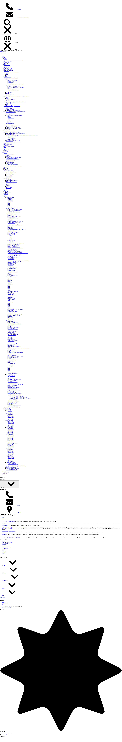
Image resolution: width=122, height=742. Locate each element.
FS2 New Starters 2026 (9, 179)
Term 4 (9, 204)
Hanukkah (9, 117)
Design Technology (9, 105)
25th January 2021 (11, 424)
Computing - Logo (11, 293)
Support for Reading (9, 176)
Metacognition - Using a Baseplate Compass (14, 379)
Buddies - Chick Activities (12, 380)
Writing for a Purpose (7, 77)
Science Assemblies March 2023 (13, 80)
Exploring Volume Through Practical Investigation (15, 221)
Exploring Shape (10, 265)
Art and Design (8, 103)
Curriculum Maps (10, 360)
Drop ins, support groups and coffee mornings (13, 140)
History (7, 97)
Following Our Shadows (11, 214)
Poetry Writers (10, 292)
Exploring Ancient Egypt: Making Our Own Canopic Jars (16, 229)
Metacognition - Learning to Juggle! (13, 357)
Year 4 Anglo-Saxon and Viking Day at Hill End (15, 309)
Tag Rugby (11, 366)
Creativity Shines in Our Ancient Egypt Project (15, 225)
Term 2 (9, 206)
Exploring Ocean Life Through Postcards (14, 222)
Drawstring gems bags (11, 298)
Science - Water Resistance (12, 335)
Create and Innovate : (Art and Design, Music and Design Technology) (15, 101)
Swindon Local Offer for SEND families (8, 521)
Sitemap (3, 602)
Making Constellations (11, 353)
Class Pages (6, 196)
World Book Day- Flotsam (12, 263)
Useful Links (6, 194)
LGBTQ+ (7, 155)
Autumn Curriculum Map (12, 233)
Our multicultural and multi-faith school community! (14, 115)
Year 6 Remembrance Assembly (11, 112)
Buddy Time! (10, 358)
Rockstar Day (10, 282)
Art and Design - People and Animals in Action (15, 393)
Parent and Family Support (10, 163)
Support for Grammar (9, 173)
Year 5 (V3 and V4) (9, 320)
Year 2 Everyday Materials (12, 84)
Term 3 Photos (10, 200)
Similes (9, 301)
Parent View (6, 189)
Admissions (6, 148)
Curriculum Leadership (7, 66)
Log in (3, 474)
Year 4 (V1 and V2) (9, 276)
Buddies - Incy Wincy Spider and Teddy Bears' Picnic (16, 384)
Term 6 (9, 202)
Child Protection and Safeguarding (9, 131)
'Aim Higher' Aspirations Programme (11, 180)
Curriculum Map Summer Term (12, 322)
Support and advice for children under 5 (12, 158)
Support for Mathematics (10, 174)
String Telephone (10, 296)
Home (3, 56)
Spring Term (10, 280)
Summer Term (10, 281)
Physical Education (7, 124)
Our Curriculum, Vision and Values (11, 126)
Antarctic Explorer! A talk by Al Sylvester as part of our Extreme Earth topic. (19, 348)
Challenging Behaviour (5, 525)
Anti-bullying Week (11, 391)
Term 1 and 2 (12, 241)
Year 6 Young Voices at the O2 (10, 102)
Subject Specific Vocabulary (8, 70)
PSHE (7, 113)
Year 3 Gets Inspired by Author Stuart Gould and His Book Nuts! (18, 253)
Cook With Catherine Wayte (10, 462)
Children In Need (10, 226)
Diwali (9, 116)
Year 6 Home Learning (9, 413)
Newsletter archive (13, 138)
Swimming (9, 266)
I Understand (2, 736)
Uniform (3, 553)
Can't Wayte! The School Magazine (11, 470)
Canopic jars (10, 269)
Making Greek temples (11, 351)
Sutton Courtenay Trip (11, 321)
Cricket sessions (10, 404)
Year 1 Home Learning (9, 448)
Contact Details (6, 472)
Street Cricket (10, 312)
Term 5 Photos (10, 201)
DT (8, 319)
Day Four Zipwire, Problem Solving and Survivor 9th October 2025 (20, 398)
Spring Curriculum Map (11, 223)
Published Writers (10, 297)
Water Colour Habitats (11, 217)
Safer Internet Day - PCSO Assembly (13, 327)
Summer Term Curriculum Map (12, 246)
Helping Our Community (10, 123)
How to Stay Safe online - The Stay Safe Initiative (15, 356)
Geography (7, 98)
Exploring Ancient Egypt (12, 268)
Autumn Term (10, 279)
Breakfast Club (8, 192)
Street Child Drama (11, 345)
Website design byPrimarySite (7, 607)
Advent (9, 122)
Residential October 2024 (12, 372)
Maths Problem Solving (11, 299)
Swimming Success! (11, 215)
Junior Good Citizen (11, 377)
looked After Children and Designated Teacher (13, 110)
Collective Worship (7, 129)
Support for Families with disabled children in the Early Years (11, 537)
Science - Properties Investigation (13, 329)
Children (3, 195)
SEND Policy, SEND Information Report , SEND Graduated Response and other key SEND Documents (22, 135)
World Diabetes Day (11, 271)
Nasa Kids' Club (8, 93)
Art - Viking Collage (11, 294)
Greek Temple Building (11, 328)
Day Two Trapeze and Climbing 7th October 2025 (17, 396)
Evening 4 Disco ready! (13, 399)
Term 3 (9, 287)
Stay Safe (9, 342)
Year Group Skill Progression (8, 69)
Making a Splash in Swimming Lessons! (14, 247)
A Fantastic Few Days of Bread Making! (14, 216)
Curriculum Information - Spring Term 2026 (14, 210)
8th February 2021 (11, 416)
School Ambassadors (9, 114)
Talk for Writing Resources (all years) (11, 469)
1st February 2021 (10, 417)
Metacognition (10, 337)
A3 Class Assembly (11, 258)
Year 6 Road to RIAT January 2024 (13, 90)
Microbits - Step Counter (11, 378)
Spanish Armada (10, 317)
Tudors (9, 300)
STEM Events (8, 88)
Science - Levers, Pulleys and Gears (13, 334)
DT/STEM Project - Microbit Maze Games (14, 405)
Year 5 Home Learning (9, 420)
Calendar (5, 153)
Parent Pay (7, 185)
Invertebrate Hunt (10, 302)
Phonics (7, 75)
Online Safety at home (9, 161)
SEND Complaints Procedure (10, 142)
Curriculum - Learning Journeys (9, 67)
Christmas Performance (11, 270)
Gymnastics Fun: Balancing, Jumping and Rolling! (15, 261)
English (5, 72)
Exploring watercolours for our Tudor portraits (15, 314)
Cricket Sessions (10, 381)
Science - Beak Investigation (12, 385)
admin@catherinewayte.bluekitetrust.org (23, 17)
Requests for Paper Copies (8, 61)
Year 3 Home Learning (9, 434)
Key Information (4, 580)
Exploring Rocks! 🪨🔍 (11, 228)
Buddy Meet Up (12, 363)
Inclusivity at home (9, 156)
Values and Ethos (6, 62)
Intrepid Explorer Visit (11, 339)
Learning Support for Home (8, 170)
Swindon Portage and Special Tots (7, 528)
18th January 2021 (11, 418)
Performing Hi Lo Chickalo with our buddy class (15, 352)
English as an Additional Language (11, 108)
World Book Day (10, 220)
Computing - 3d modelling (12, 392)
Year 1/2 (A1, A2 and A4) (10, 208)
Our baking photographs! (12, 463)
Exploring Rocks (10, 256)
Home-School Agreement (10, 183)
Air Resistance (10, 338)
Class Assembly (10, 219)
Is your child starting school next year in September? (14, 128)
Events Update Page (11, 211)
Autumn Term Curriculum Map (12, 257)
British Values (6, 151)
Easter (9, 120)
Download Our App (5, 473)
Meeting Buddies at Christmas (12, 389)
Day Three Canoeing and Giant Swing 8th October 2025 (18, 397)
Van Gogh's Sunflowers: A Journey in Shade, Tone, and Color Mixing (18, 260)
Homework (8, 184)
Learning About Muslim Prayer (12, 249)
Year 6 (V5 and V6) (9, 374)
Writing (7, 74)
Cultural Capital (6, 71)
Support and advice (11, 139)
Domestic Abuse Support (10, 162)
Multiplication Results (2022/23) (13, 373)
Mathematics (8, 91)
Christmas (9, 121)
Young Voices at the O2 (11, 386)
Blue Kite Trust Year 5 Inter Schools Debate (14, 323)
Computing (7, 85)
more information (7, 734)
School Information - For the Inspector (10, 146)
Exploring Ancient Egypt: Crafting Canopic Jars (15, 252)
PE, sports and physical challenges (11, 412)
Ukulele (9, 347)
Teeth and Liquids (10, 308)
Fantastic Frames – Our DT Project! (13, 245)
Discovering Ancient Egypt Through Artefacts (15, 255)
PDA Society (4, 534)
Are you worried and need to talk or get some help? (12, 407)
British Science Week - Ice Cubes (13, 311)
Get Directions (19, 512)
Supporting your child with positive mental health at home (14, 166)
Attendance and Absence (10, 181)
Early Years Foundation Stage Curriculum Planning (13, 125)
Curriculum (4, 64)
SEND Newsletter (10, 137)
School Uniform (8, 188)
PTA (5, 190)
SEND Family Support (9, 160)
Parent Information (7, 178)
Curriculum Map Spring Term (12, 331)
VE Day (9, 290)
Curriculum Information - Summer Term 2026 (15, 209)
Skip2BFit (9, 273)
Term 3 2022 (10, 411)
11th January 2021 (11, 419)
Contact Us (4, 471)
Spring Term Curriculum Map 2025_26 (14, 387)
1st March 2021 (10, 414)
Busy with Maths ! (11, 272)
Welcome (5, 58)
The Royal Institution (9, 92)
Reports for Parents (9, 187)
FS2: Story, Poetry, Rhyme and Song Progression (15, 207)
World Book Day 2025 (11, 344)
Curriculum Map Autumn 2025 (12, 340)
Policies (5, 150)
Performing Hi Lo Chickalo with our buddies (15, 251)
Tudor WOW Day (10, 316)
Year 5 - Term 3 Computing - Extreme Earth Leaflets (16, 87)
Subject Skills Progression (8, 68)
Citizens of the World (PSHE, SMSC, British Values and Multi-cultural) (15, 111)
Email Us (18, 505)
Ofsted (5, 147)
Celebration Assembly (11, 234)
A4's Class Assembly (11, 264)
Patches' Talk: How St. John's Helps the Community (16, 254)
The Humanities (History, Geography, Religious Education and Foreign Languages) (16, 96)
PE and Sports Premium (7, 149)
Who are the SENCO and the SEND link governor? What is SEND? (16, 133)
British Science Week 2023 (12, 81)
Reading (7, 73)
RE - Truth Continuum (11, 336)
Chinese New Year (11, 118)
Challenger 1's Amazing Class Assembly (14, 244)
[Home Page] (2, 597)
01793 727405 (19, 9)
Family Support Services (8, 154)
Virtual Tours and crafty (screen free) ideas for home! (14, 466)
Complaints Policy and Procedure (7, 542)
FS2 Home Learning (9, 455)
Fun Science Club (10, 82)
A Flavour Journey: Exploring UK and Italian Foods (16, 243)
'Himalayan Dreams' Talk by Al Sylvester (14, 401)
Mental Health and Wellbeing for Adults (12, 164)
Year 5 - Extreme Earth (11, 99)
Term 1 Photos (10, 198)
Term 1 (9, 205)
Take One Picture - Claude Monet (13, 291)
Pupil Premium (8, 107)
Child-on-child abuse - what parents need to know (13, 157)
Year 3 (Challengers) (9, 213)
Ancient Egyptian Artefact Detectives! (13, 232)
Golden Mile (10, 354)
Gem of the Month (7, 408)
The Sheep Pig (10, 274)
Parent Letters (6, 167)
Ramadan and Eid (10, 119)
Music (7, 104)
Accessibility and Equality (8, 144)
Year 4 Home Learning (9, 427)
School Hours (6, 63)
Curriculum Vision (7, 65)
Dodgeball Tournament (11, 376)
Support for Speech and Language (11, 172)
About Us (3, 57)
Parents (3, 152)
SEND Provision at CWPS (10, 134)
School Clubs (6, 191)
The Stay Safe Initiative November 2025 (14, 86)
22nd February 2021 (11, 415)
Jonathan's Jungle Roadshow (12, 403)
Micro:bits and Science (11, 295)
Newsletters (6, 168)
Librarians (11, 364)
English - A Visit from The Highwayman (14, 390)
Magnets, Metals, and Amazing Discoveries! (14, 230)
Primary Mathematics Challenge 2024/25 (14, 346)
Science (7, 79)
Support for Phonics (9, 175)
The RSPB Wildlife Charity (10, 94)
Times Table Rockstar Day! (12, 231)
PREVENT (8, 186)
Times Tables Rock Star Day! (12, 355)
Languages (7, 100)
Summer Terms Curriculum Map (13, 343)
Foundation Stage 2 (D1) (10, 197)
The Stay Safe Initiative (11, 333)
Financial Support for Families (10, 165)
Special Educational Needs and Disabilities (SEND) (12, 132)
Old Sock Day (10, 227)
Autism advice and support (6, 532)
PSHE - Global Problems (12, 383)
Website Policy (4, 603)
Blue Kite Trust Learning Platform (11, 467)
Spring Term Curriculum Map (12, 250)
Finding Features (10, 310)
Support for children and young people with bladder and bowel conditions (13, 527)
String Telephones (10, 313)
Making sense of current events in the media (12, 159)
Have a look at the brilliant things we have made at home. (16, 465)
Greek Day (9, 326)
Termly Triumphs (8, 410)
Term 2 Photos (10, 199)
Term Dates (6, 193)
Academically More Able (10, 109)
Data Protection (6, 145)
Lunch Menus (6, 169)
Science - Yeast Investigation (12, 388)
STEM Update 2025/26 (9, 78)
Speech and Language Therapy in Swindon (8, 531)
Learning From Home (7, 409)
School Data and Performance (6, 547)
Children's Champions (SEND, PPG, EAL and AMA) (12, 106)
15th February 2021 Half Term (12, 443)
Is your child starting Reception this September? (13, 127)
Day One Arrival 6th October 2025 (15, 395)
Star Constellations (11, 332)
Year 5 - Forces (10, 83)
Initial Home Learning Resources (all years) (12, 468)
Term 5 (9, 203)
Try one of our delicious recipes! (13, 464)
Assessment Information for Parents (11, 182)
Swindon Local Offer (9, 141)
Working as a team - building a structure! (14, 315)
